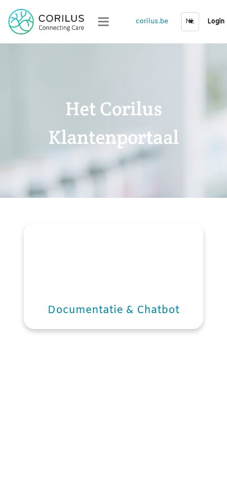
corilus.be (152, 21)
